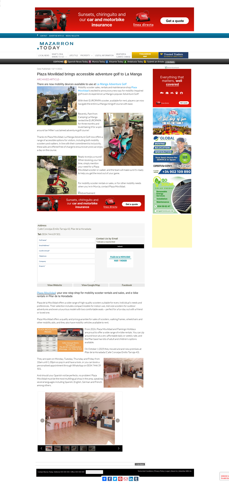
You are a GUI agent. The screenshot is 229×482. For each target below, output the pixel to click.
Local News (43, 55)
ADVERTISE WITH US (56, 36)
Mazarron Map (146, 55)
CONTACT (43, 36)
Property (85, 55)
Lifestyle (73, 55)
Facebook (127, 285)
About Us (174, 471)
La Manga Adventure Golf (112, 84)
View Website (54, 285)
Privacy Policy (159, 471)
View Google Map (91, 285)
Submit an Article (155, 61)
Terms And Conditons (145, 471)
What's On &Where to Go (58, 55)
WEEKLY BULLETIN (72, 36)
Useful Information (104, 55)
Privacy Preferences (94, 472)
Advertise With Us (185, 471)
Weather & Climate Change (123, 55)
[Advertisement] (172, 231)
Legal (168, 471)
